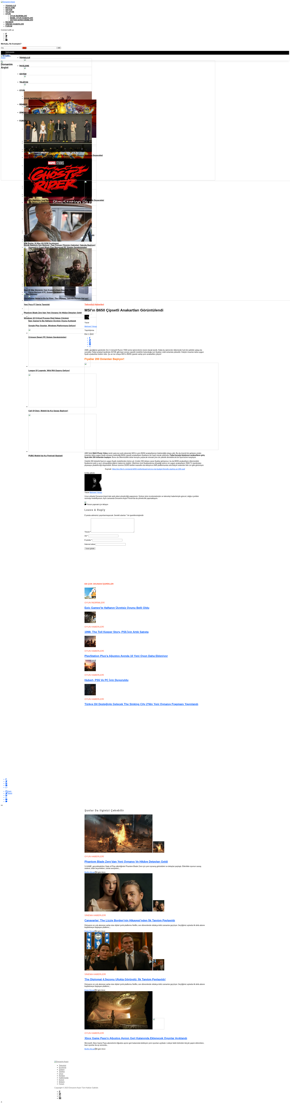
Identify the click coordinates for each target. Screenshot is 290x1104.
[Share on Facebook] (147, 779)
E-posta (88, 540)
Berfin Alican (90, 872)
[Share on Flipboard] (147, 783)
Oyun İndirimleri (18, 16)
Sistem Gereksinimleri (21, 20)
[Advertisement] (101, 566)
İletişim (62, 1082)
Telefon (9, 12)
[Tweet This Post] (147, 781)
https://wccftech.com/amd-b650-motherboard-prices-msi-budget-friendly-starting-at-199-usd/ (148, 469)
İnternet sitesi (90, 544)
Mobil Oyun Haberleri (21, 18)
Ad (86, 536)
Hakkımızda (9, 52)
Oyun (8, 14)
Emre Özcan (89, 931)
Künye (7, 54)
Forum (8, 26)
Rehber (9, 22)
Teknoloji (10, 6)
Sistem (8, 10)
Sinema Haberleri (14, 24)
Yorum (88, 532)
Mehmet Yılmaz (91, 326)
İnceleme (10, 8)
